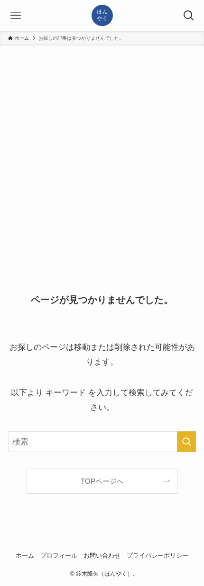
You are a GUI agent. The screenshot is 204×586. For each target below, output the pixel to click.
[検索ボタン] (188, 15)
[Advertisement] (102, 152)
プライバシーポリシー (157, 555)
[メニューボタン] (15, 15)
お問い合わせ (102, 555)
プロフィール (58, 555)
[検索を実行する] (186, 441)
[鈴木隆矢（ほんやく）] (102, 15)
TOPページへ (102, 481)
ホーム (25, 555)
